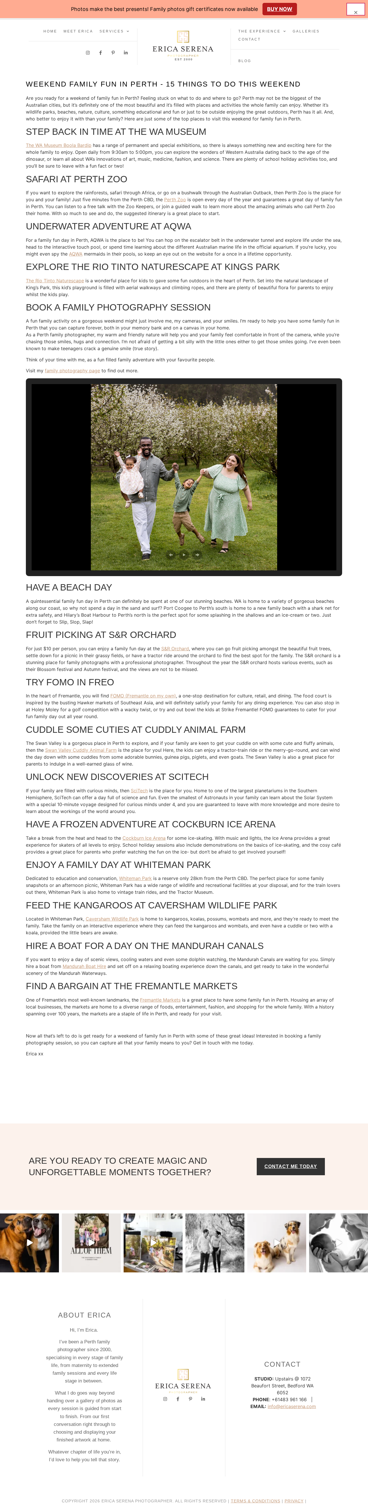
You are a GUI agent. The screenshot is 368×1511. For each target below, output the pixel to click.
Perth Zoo (175, 199)
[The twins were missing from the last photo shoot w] (91, 1242)
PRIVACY (294, 1501)
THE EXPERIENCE (259, 31)
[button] (171, 555)
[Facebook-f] (100, 52)
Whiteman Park (135, 878)
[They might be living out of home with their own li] (214, 1242)
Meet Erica (78, 31)
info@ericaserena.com (292, 1406)
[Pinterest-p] (113, 52)
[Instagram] (87, 52)
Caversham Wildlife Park (112, 919)
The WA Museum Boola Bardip (58, 145)
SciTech (139, 790)
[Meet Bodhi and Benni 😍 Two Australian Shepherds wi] (276, 1242)
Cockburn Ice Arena (144, 838)
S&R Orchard (175, 648)
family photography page (72, 370)
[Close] (355, 9)
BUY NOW (279, 9)
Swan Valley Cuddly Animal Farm (81, 750)
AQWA (76, 254)
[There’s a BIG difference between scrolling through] (338, 1242)
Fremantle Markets (160, 1000)
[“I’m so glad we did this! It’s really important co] (153, 1242)
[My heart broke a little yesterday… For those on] (29, 1242)
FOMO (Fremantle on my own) (143, 696)
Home (50, 31)
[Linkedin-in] (125, 52)
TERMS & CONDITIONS (255, 1501)
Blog (244, 61)
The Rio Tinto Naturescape (55, 280)
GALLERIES (306, 31)
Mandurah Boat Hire (84, 966)
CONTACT (249, 39)
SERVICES (111, 31)
